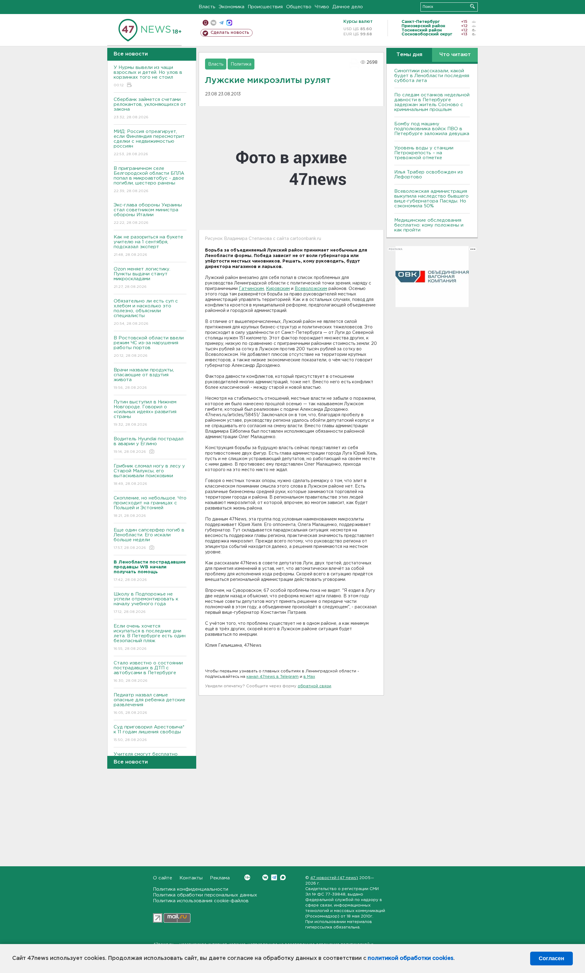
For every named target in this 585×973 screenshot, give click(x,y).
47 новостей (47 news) (334, 878)
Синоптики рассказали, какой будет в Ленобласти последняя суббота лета (431, 76)
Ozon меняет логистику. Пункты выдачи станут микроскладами (142, 277)
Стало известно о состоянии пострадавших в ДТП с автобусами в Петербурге (148, 671)
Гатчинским (251, 289)
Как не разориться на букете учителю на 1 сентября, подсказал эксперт (148, 245)
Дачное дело (347, 7)
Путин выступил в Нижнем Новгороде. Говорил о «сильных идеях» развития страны (145, 413)
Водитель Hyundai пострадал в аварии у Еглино (148, 445)
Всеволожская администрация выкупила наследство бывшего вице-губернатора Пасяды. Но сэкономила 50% (431, 198)
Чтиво (322, 7)
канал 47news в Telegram (272, 676)
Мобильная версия (205, 23)
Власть (207, 7)
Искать (472, 6)
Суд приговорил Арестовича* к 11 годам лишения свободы (149, 733)
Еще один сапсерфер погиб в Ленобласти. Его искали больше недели (149, 538)
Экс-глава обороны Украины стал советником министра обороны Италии (148, 213)
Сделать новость (230, 32)
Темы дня (409, 54)
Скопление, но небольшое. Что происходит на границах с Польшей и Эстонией (150, 506)
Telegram (274, 877)
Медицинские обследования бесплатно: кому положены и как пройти (428, 225)
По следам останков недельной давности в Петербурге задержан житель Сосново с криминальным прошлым (432, 102)
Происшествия (265, 7)
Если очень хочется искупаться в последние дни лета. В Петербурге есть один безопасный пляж (150, 637)
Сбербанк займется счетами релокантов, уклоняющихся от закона (150, 108)
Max (283, 877)
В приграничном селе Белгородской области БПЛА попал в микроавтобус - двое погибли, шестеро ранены (149, 179)
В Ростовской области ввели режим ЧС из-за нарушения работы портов (149, 346)
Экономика (231, 7)
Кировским (278, 289)
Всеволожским (311, 289)
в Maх (309, 676)
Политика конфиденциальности (190, 889)
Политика (241, 64)
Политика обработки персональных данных (205, 895)
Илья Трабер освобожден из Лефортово (428, 174)
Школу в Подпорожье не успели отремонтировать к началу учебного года (146, 602)
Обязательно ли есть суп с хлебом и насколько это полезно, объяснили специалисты (146, 312)
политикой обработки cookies (410, 958)
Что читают (455, 54)
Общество (298, 7)
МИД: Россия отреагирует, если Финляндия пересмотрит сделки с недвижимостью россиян (149, 143)
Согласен (551, 958)
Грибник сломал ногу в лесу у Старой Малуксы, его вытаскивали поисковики (149, 474)
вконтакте (213, 23)
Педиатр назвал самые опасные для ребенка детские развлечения (149, 703)
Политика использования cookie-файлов (201, 901)
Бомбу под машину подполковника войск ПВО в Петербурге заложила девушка (431, 129)
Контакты (191, 878)
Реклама (220, 878)
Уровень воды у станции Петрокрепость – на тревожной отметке (423, 153)
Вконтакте (265, 877)
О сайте (162, 878)
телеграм (221, 23)
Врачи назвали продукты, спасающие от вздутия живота (144, 378)
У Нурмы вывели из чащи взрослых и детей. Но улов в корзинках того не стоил (148, 76)
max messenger (229, 23)
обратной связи (314, 686)
